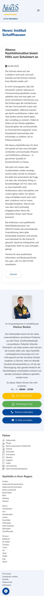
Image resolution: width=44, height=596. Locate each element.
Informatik (10, 451)
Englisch (8, 460)
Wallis (4, 556)
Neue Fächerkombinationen (16, 469)
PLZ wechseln (11, 19)
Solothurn (6, 539)
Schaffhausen (7, 531)
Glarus (4, 506)
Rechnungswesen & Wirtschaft (18, 446)
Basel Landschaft (9, 490)
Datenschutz (7, 582)
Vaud (4, 553)
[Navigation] (38, 10)
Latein (8, 463)
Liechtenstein (7, 514)
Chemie (9, 449)
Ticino (4, 547)
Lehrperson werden (10, 576)
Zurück (13, 274)
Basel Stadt (6, 493)
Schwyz (5, 536)
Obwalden (6, 528)
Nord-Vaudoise (8, 526)
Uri (3, 550)
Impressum (6, 585)
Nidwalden (6, 523)
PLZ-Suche (6, 574)
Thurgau (5, 544)
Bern (4, 495)
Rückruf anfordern (23, 412)
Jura (3, 511)
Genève (5, 501)
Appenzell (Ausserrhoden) (12, 484)
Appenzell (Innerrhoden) (12, 487)
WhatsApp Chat (23, 404)
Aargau (5, 481)
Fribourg (5, 498)
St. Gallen (6, 542)
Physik (8, 443)
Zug (3, 559)
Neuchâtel (6, 520)
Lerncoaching (11, 466)
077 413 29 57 (23, 395)
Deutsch (9, 457)
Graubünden (7, 509)
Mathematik (10, 440)
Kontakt (5, 579)
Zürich (4, 562)
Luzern (5, 517)
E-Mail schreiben (23, 420)
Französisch (10, 454)
